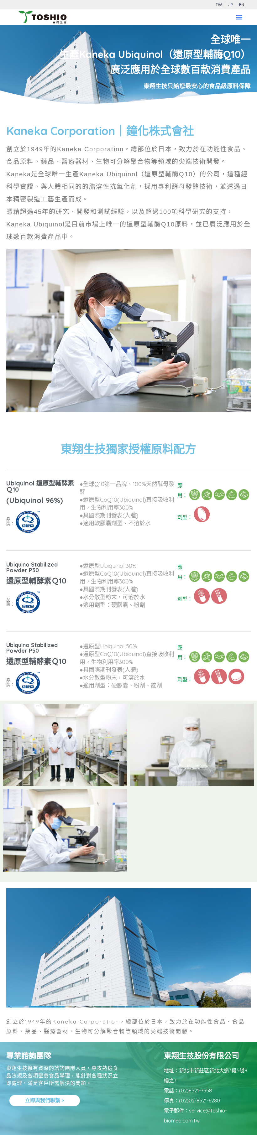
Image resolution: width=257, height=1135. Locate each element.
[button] (239, 17)
